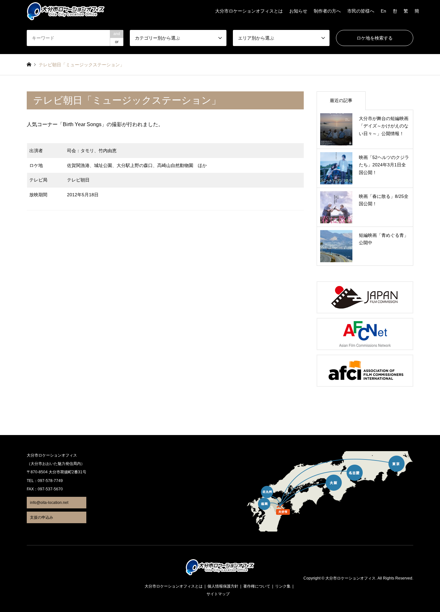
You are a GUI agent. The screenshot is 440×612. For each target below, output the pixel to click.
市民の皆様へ (360, 11)
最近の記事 (341, 100)
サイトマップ (218, 594)
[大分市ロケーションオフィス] (66, 11)
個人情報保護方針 (222, 586)
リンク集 (283, 586)
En (383, 11)
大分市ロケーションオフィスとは (249, 11)
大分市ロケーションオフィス (350, 578)
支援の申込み (41, 517)
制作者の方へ (327, 11)
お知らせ (298, 11)
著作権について (256, 586)
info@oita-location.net (49, 502)
